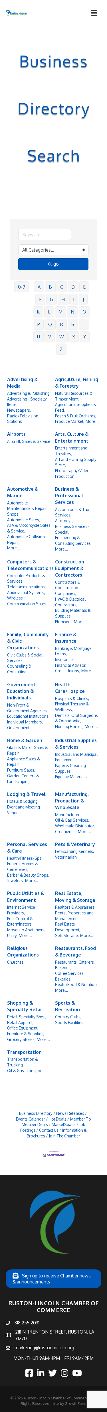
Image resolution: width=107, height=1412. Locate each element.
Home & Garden (24, 740)
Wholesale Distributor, (75, 825)
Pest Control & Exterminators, (20, 921)
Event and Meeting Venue (23, 809)
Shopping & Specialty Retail (25, 1006)
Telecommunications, (26, 586)
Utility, (12, 935)
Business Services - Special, (72, 529)
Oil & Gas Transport (25, 1070)
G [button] (51, 299)
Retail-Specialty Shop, (26, 1016)
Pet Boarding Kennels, (74, 851)
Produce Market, (69, 421)
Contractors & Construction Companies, (67, 588)
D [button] (73, 287)
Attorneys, (64, 520)
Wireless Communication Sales (26, 600)
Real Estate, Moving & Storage (75, 896)
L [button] (49, 312)
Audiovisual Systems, (26, 592)
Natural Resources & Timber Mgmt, (73, 396)
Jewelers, (15, 880)
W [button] (61, 337)
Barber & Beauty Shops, (28, 875)
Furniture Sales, (21, 770)
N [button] (72, 312)
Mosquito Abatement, (26, 929)
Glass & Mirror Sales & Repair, (27, 750)
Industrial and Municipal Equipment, (76, 757)
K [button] (38, 312)
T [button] (83, 324)
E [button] (84, 287)
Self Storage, (67, 935)
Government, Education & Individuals (22, 691)
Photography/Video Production (72, 473)
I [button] (73, 299)
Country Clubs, (68, 1016)
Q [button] (50, 324)
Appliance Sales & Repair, (23, 761)
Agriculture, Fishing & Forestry (76, 382)
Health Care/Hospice (70, 688)
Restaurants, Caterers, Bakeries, (75, 965)
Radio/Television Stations (22, 418)
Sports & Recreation (67, 1006)
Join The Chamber (64, 1135)
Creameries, (65, 831)
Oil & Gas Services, (72, 820)
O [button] (84, 312)
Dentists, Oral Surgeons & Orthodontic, (76, 718)
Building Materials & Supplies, (73, 613)
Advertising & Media (22, 382)
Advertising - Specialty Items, (27, 402)
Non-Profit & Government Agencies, (27, 708)
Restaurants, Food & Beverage (75, 951)
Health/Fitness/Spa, (25, 858)
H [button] (63, 299)
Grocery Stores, (21, 1039)
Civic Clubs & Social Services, (25, 657)
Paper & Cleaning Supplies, (70, 768)
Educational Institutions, (28, 716)
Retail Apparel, (20, 1022)
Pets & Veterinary (75, 844)
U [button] (38, 337)
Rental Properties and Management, (74, 915)
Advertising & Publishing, (29, 393)
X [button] (73, 337)
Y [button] (84, 337)
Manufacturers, (68, 814)
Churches (15, 962)
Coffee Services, (69, 973)
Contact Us (48, 1130)
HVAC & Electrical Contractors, (70, 602)
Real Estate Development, (67, 927)
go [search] (56, 264)
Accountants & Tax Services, (72, 512)
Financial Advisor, (70, 665)
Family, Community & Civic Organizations (28, 641)
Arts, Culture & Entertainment (71, 437)
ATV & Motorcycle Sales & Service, (29, 528)
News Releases (70, 1113)
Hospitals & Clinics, (72, 698)
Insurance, (64, 659)
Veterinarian (66, 857)
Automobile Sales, (23, 519)
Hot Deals (57, 1119)
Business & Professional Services (69, 495)
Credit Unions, (67, 670)
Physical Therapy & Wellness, (72, 706)
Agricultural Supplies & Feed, (75, 407)
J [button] (83, 299)
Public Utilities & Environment (25, 896)
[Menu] (94, 13)
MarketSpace (64, 1124)
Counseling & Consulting (19, 669)
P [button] (38, 324)
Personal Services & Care (27, 847)
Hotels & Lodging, (23, 801)
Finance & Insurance (65, 638)
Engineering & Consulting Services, (73, 540)
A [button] (39, 287)
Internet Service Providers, (21, 910)
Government (18, 727)
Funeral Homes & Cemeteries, (22, 866)
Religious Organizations (23, 951)
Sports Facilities (69, 1022)
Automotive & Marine (22, 492)
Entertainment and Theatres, (71, 450)
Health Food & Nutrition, (76, 984)
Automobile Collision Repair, (26, 539)
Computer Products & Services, (26, 578)
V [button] (49, 337)
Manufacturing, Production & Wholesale (72, 800)
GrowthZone (75, 1403)
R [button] (61, 324)
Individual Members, (25, 721)
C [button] (61, 287)
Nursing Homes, (69, 726)
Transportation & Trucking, (22, 1062)
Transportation (24, 1052)
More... (92, 421)
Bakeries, (63, 979)
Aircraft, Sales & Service (28, 441)
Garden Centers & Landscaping (23, 778)
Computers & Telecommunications (30, 565)
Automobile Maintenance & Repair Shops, (27, 508)
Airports (16, 434)
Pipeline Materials (71, 776)
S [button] (72, 324)
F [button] (40, 299)
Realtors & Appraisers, (75, 907)
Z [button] (61, 349)
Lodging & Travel (26, 794)
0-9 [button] (21, 287)
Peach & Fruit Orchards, (75, 415)
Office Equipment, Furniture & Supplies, (25, 1031)
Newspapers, (19, 410)
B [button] (50, 287)
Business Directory (36, 1113)
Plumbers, (63, 621)
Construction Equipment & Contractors (69, 568)
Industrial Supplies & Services (76, 743)
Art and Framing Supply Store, (75, 462)
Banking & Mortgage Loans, (73, 651)
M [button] (60, 312)
